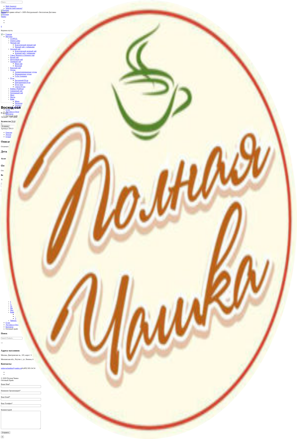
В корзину (5, 126)
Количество (6, 121)
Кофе (12, 312)
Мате (12, 308)
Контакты (9, 327)
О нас (8, 323)
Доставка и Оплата (13, 325)
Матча (12, 310)
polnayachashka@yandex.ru (11, 368)
